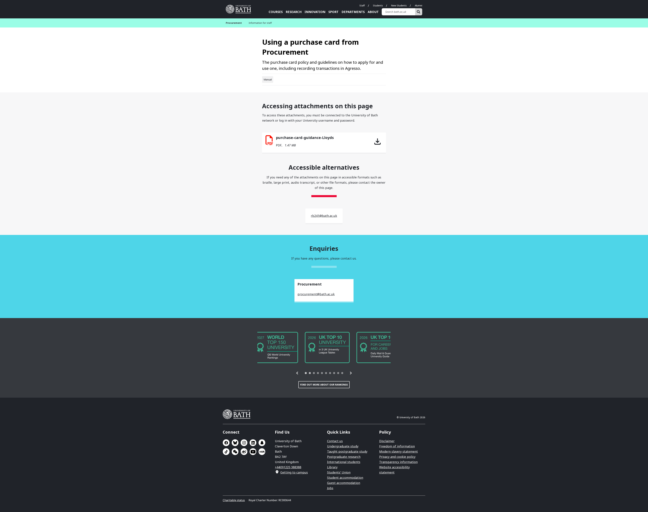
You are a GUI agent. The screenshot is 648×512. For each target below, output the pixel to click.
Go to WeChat (235, 451)
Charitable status (234, 500)
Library (332, 467)
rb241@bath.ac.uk (324, 216)
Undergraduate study (342, 446)
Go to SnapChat (262, 442)
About (373, 12)
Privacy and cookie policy (397, 457)
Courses (276, 12)
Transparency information (398, 462)
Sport (333, 12)
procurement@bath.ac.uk (316, 294)
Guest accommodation (343, 483)
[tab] (306, 373)
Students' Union (338, 472)
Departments (353, 12)
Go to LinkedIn (253, 442)
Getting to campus (294, 472)
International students (343, 462)
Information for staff (260, 22)
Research (294, 12)
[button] (297, 373)
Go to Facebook (226, 442)
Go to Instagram (244, 442)
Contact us (335, 441)
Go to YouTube (253, 451)
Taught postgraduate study (347, 451)
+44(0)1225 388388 (288, 467)
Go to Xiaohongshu (262, 451)
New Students (399, 5)
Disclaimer (387, 441)
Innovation (315, 12)
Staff (362, 5)
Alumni (418, 5)
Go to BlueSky (235, 442)
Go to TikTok (226, 451)
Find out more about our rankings (324, 384)
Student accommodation (345, 478)
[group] (279, 347)
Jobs (330, 488)
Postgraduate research (343, 457)
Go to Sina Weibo (244, 451)
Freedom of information (397, 446)
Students (378, 5)
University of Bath (239, 9)
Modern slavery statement (398, 451)
